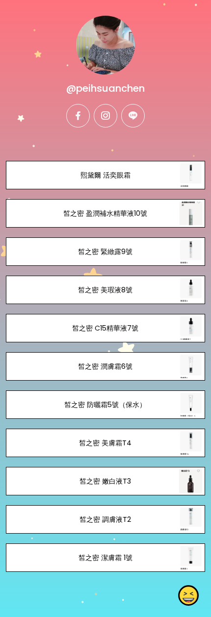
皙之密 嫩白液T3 (105, 481)
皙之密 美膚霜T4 (105, 443)
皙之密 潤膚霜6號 (105, 366)
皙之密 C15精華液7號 (105, 328)
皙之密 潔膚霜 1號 (105, 558)
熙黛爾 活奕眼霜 (105, 175)
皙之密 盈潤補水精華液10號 (105, 213)
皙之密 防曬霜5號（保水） (105, 405)
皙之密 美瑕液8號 (105, 290)
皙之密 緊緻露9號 (105, 252)
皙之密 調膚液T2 (105, 519)
